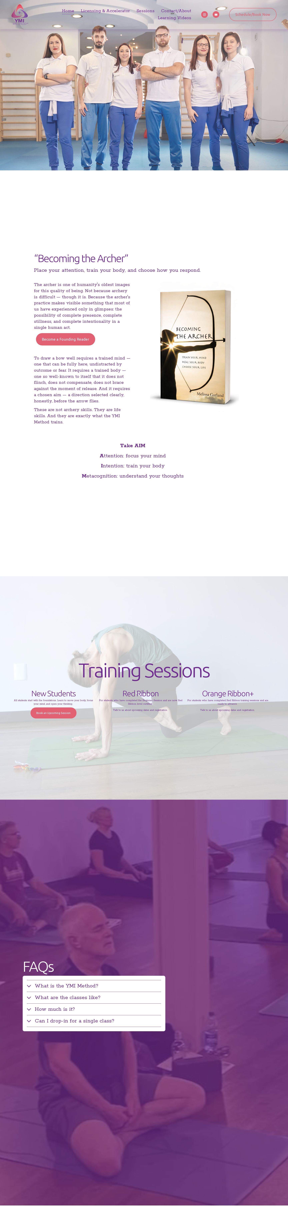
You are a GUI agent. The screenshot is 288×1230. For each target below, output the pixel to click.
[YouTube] (216, 14)
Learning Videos (174, 18)
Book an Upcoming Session (53, 712)
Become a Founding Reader (65, 339)
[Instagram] (204, 14)
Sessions (145, 11)
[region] (144, 704)
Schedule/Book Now (252, 14)
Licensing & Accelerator (105, 11)
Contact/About (176, 11)
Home (68, 11)
